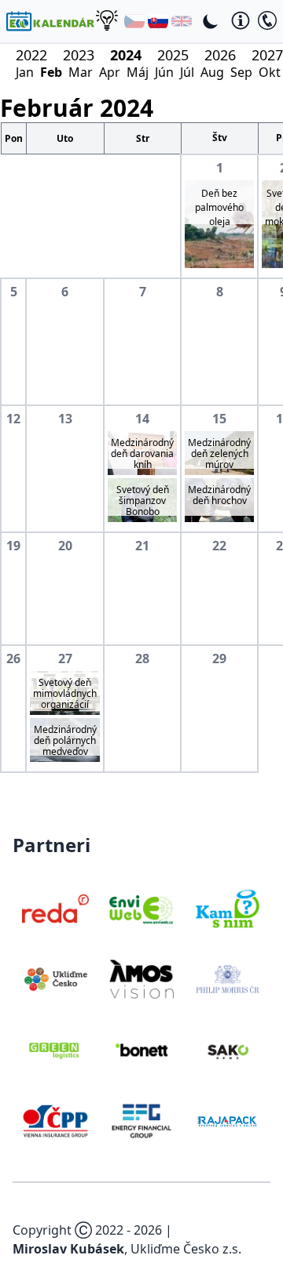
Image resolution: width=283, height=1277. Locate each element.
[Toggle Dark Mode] (210, 21)
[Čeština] (134, 21)
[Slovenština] (158, 21)
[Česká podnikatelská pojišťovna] (55, 1121)
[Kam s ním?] (227, 908)
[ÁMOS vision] (141, 979)
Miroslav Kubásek (68, 1248)
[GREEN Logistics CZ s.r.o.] (55, 1050)
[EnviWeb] (141, 908)
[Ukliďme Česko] (55, 979)
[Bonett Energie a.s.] (141, 1050)
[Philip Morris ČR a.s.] (227, 979)
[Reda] (55, 908)
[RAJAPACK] (227, 1121)
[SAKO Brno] (227, 1050)
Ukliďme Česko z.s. (185, 1248)
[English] (181, 21)
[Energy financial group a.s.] (141, 1121)
